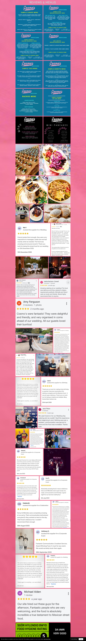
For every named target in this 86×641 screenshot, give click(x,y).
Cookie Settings (74, 639)
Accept (81, 639)
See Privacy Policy (47, 639)
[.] (14, 5)
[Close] (84, 639)
